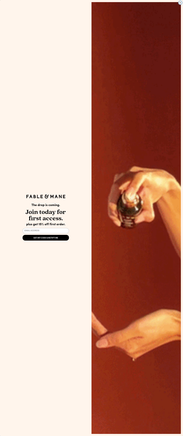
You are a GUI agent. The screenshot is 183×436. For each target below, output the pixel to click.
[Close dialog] (180, 3)
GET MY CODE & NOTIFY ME (45, 237)
